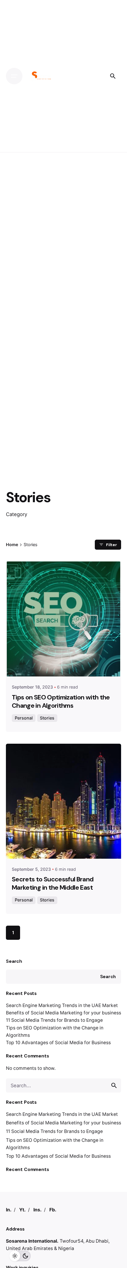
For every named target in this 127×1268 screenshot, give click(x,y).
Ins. (37, 1210)
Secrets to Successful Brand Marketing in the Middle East (53, 883)
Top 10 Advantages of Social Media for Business (58, 1042)
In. (9, 1210)
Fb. (52, 1210)
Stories (47, 717)
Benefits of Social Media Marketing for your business (63, 1013)
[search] (114, 1085)
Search (14, 961)
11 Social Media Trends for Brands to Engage (54, 1020)
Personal (24, 717)
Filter (111, 544)
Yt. (22, 1210)
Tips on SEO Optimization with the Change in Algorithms (61, 701)
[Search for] (63, 1085)
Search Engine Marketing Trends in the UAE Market (62, 1005)
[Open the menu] (14, 76)
